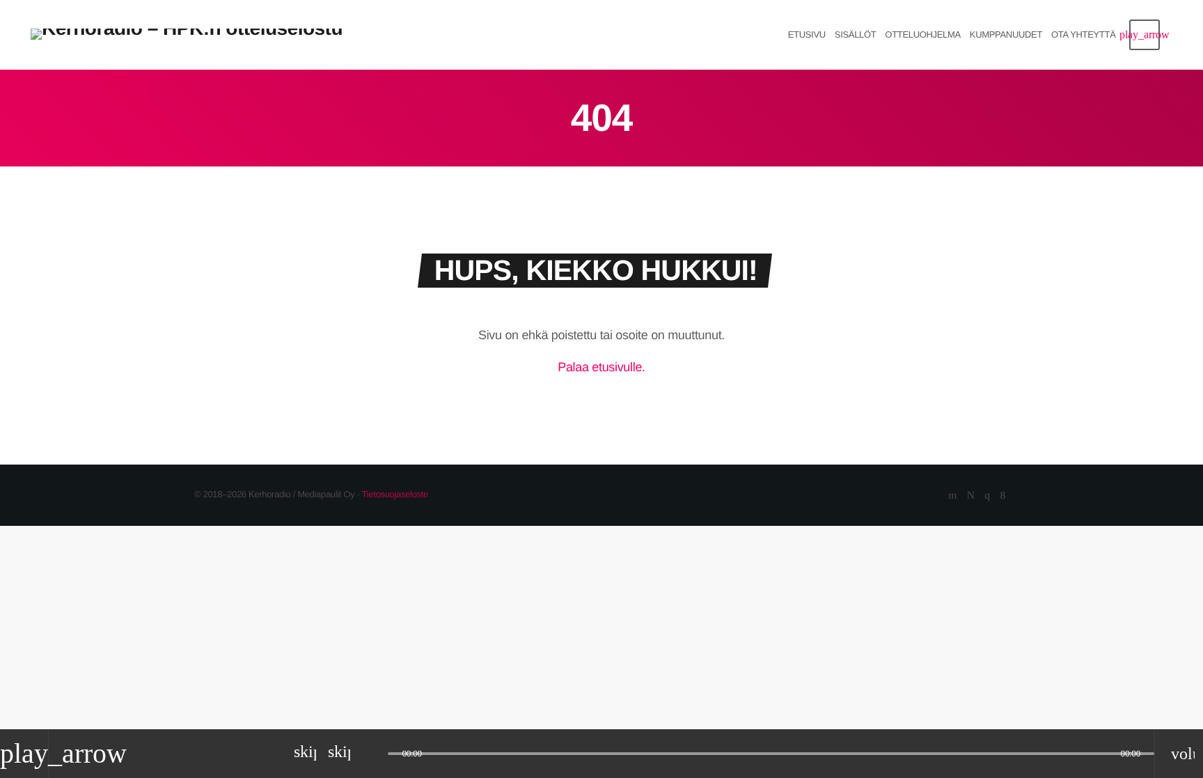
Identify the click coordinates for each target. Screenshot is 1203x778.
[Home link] (187, 35)
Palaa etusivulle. (601, 367)
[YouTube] (952, 496)
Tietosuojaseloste (395, 494)
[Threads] (971, 496)
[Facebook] (1002, 496)
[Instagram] (986, 496)
